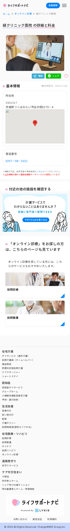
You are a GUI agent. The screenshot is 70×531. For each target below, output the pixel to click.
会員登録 (53, 5)
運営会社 (37, 519)
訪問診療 (6, 438)
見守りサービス (10, 465)
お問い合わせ (20, 519)
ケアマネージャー (11, 372)
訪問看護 (6, 442)
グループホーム (10, 391)
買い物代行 (8, 415)
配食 (4, 419)
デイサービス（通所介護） (16, 356)
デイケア (6, 446)
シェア (55, 76)
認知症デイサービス (12, 387)
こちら (39, 171)
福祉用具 (6, 364)
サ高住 (5, 476)
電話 (40, 76)
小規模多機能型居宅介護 (15, 395)
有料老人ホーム (10, 481)
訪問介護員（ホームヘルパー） (18, 360)
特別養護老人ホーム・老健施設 (18, 489)
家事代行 (6, 411)
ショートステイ (10, 376)
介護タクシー (9, 423)
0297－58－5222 (17, 161)
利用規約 (52, 519)
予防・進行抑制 (10, 400)
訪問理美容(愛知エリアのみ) (17, 427)
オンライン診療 (10, 454)
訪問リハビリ (9, 450)
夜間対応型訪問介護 (12, 368)
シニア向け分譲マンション (16, 485)
